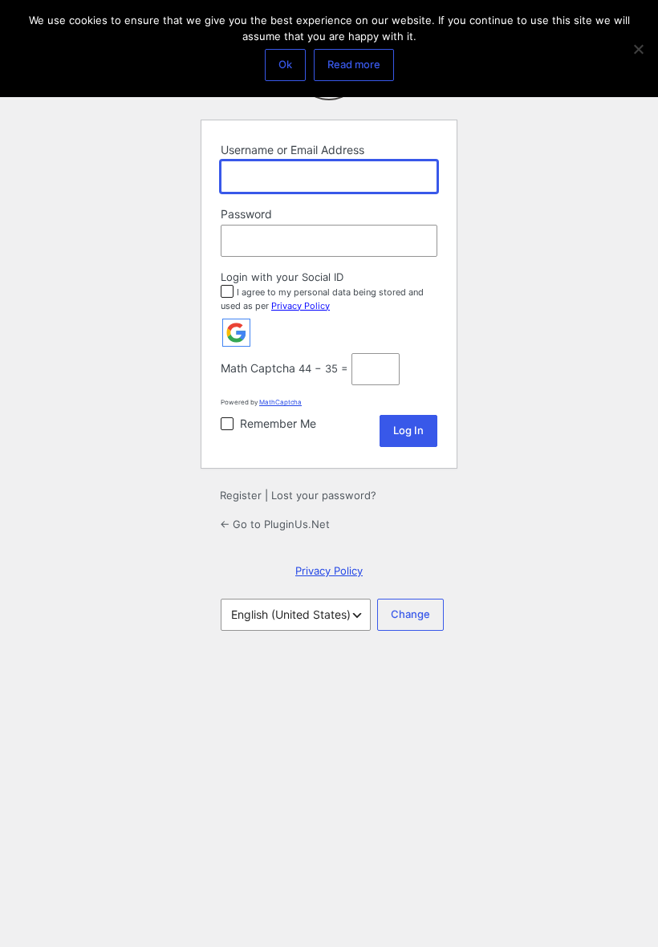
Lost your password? (323, 495)
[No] (638, 49)
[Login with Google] (236, 333)
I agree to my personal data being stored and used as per (322, 299)
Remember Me (278, 423)
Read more (353, 64)
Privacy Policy (300, 305)
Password (246, 214)
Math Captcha (258, 368)
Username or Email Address (292, 149)
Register (241, 495)
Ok (285, 64)
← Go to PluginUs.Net (275, 524)
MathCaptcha (280, 402)
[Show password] (421, 241)
